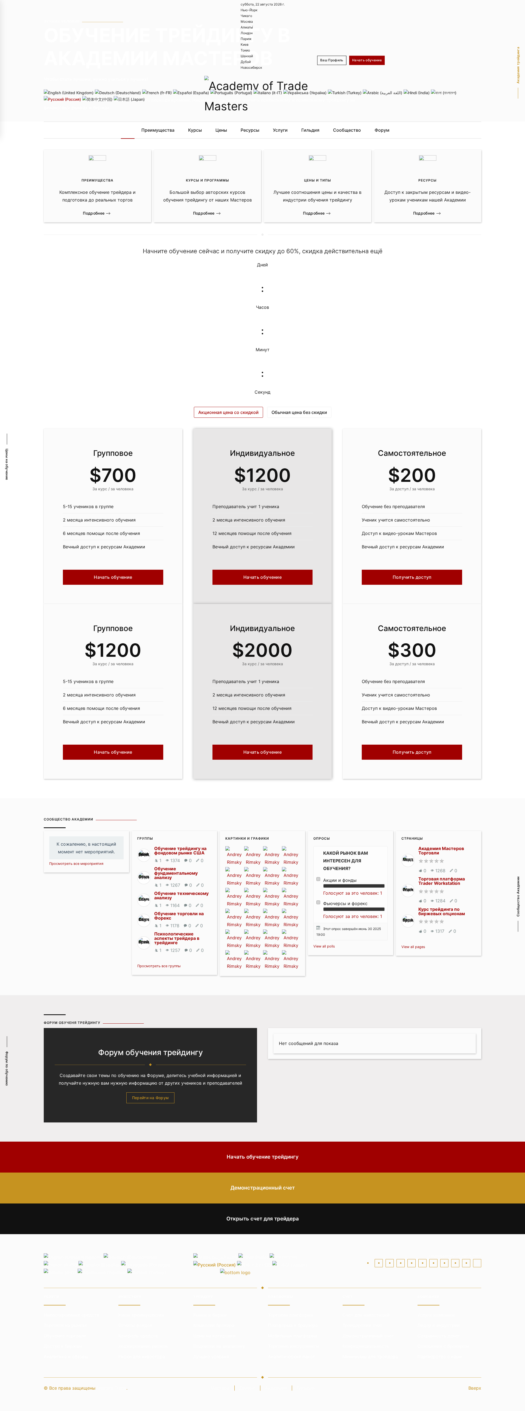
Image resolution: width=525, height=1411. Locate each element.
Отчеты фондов (135, 1325)
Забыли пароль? (367, 94)
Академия (276, 1388)
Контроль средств (138, 1335)
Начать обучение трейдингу (263, 1157)
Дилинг (247, 1388)
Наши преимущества (141, 1315)
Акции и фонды (340, 880)
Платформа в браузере (293, 1325)
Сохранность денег (439, 1335)
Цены (221, 130)
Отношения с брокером (443, 1346)
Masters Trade (111, 1388)
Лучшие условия (211, 1356)
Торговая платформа (290, 1315)
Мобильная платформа (292, 1335)
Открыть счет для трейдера (262, 1219)
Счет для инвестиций (366, 1315)
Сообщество (347, 130)
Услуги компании (436, 1315)
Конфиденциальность (366, 1346)
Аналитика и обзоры (66, 1356)
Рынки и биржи (210, 1315)
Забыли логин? (336, 94)
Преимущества (157, 130)
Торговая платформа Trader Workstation (441, 881)
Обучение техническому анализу (181, 895)
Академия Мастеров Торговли (441, 851)
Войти (330, 75)
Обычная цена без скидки (299, 412)
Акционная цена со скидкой (228, 412)
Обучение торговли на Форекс (179, 916)
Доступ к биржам (63, 1346)
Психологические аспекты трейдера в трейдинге (176, 938)
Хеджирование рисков (143, 1346)
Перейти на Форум (150, 1097)
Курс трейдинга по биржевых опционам (441, 911)
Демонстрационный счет (263, 1188)
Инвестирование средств (71, 1315)
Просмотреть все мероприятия (76, 864)
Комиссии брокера (213, 1325)
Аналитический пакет (291, 1356)
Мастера (220, 1388)
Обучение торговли (65, 1335)
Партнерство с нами (440, 1356)
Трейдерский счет (363, 1325)
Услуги (280, 130)
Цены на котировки (214, 1335)
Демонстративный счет (368, 1335)
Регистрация (354, 74)
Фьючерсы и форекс (345, 903)
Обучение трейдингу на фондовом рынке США (180, 851)
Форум (382, 130)
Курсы (195, 130)
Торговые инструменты (293, 1346)
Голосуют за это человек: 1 (352, 893)
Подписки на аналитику (219, 1346)
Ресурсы (250, 130)
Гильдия (310, 130)
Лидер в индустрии (439, 1325)
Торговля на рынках (65, 1325)
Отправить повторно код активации (417, 94)
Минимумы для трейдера (370, 1356)
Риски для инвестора (141, 1356)
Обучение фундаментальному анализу (176, 873)
